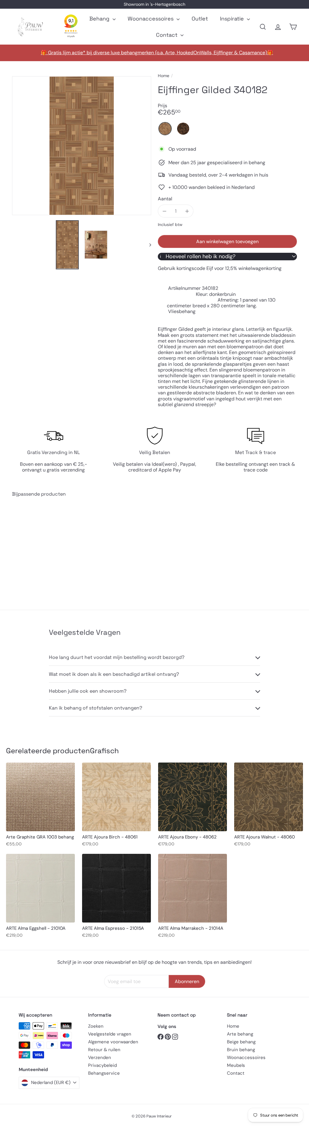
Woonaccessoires (151, 18)
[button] (165, 129)
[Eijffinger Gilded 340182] (33, 549)
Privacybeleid (102, 1065)
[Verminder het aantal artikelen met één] (164, 211)
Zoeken (96, 1026)
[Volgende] (147, 245)
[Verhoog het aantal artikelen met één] (186, 211)
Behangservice (104, 1073)
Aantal (165, 199)
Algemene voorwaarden (113, 1042)
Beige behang (241, 1042)
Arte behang (240, 1034)
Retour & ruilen (104, 1050)
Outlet (200, 18)
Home (163, 75)
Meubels (236, 1065)
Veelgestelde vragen (109, 1034)
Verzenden (99, 1057)
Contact (167, 34)
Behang (100, 18)
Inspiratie (232, 18)
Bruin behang (241, 1050)
